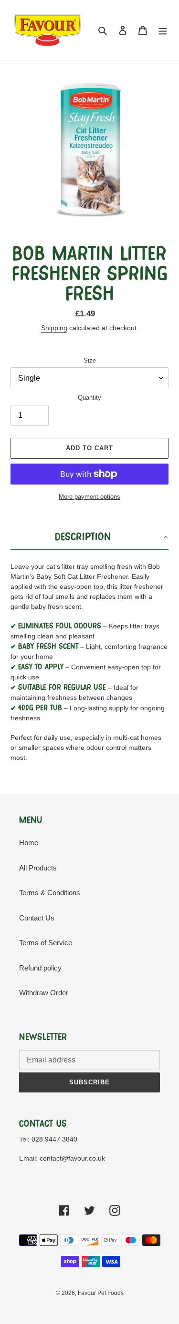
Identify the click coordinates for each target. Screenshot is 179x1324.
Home (28, 843)
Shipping (54, 328)
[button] (89, 537)
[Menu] (163, 30)
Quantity (89, 397)
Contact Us (36, 918)
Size (90, 360)
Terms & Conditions (49, 893)
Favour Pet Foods (101, 1293)
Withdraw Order (43, 993)
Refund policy (40, 968)
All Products (38, 868)
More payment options (89, 496)
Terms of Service (45, 943)
